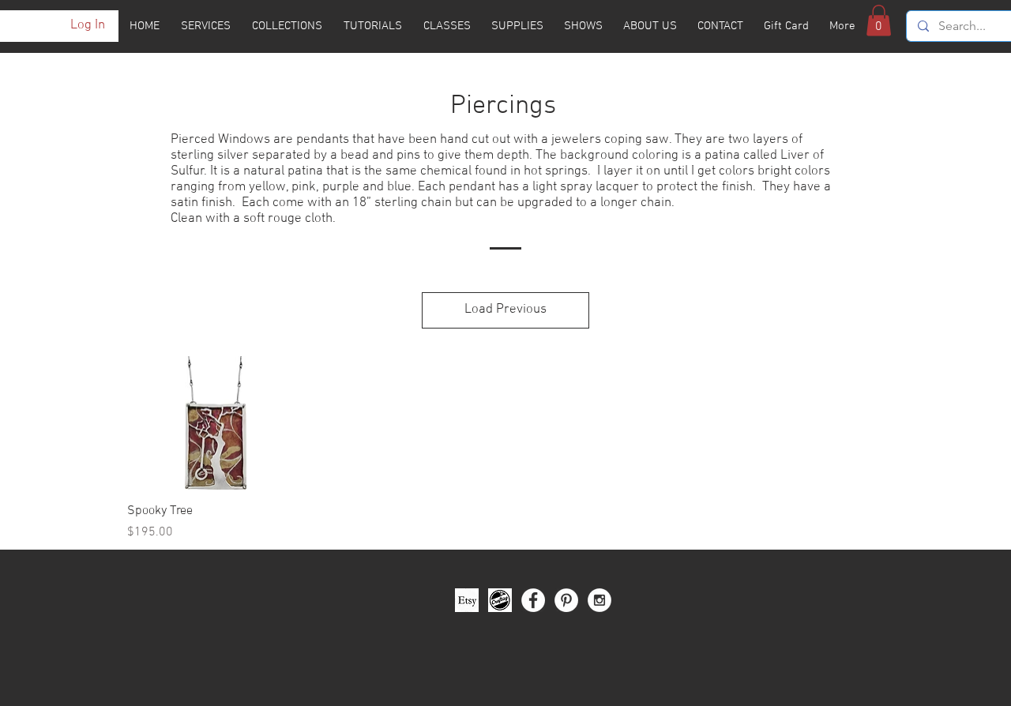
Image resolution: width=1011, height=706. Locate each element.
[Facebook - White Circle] (533, 600)
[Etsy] (467, 600)
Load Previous (505, 309)
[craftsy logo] (500, 600)
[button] (879, 20)
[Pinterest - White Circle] (566, 600)
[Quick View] (216, 422)
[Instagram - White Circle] (599, 600)
